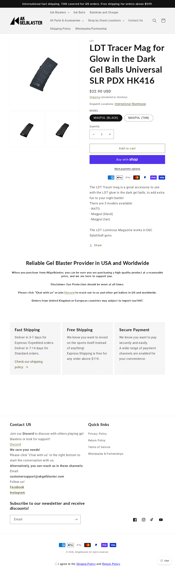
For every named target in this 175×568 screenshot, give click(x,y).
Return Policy (97, 440)
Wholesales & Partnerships (105, 453)
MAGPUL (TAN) (138, 117)
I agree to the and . (89, 564)
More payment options (127, 168)
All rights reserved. (99, 552)
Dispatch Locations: (118, 104)
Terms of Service (99, 447)
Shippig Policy (86, 564)
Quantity (95, 126)
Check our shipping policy (29, 364)
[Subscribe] (76, 519)
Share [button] (98, 245)
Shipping (95, 97)
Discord (15, 444)
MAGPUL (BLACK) (106, 117)
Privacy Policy (97, 433)
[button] (59, 12)
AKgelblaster (82, 552)
